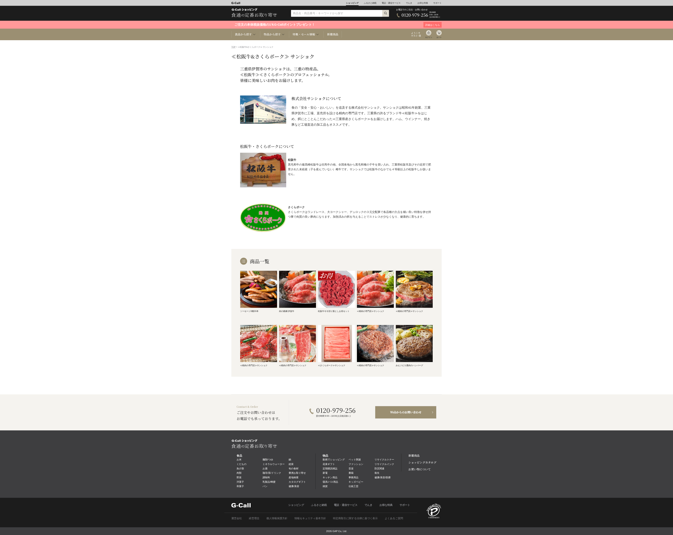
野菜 (239, 477)
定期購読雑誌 (330, 468)
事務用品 (353, 477)
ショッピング (352, 3)
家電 (325, 472)
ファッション (356, 464)
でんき (409, 3)
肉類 (239, 472)
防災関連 (379, 468)
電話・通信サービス (391, 3)
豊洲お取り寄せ (297, 472)
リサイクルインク (384, 464)
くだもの (241, 464)
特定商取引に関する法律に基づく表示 (355, 518)
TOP (233, 47)
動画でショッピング (334, 459)
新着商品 (332, 34)
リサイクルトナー (384, 459)
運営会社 (236, 518)
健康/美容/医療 (383, 477)
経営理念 (254, 518)
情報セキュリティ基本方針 (310, 518)
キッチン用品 (330, 477)
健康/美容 (294, 486)
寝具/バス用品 (330, 481)
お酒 (265, 468)
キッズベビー (356, 481)
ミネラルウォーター (274, 464)
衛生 (377, 472)
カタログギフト (297, 481)
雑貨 (325, 486)
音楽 (351, 468)
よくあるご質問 (394, 518)
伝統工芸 (353, 486)
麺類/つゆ (268, 459)
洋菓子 (240, 481)
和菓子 (240, 486)
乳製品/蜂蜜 (269, 481)
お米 (239, 459)
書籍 (351, 472)
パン (265, 486)
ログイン (428, 37)
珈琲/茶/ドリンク (272, 472)
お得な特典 (422, 3)
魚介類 (240, 468)
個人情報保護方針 (276, 518)
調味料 (266, 477)
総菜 (291, 464)
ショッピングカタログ (422, 462)
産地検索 (293, 477)
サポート (437, 3)
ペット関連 (355, 459)
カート (439, 37)
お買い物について (419, 469)
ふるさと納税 (370, 3)
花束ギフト (329, 464)
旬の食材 (293, 468)
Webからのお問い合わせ (406, 412)
